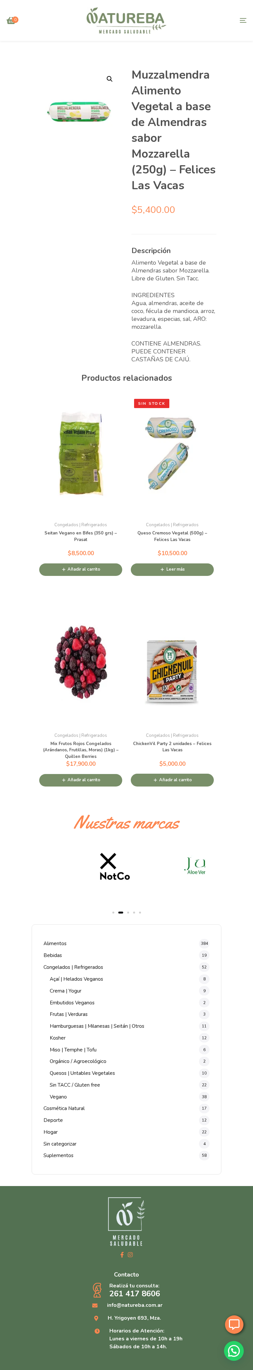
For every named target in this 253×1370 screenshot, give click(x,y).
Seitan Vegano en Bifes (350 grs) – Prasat (80, 536)
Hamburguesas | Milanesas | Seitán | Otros (97, 1026)
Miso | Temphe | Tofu (73, 1050)
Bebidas (52, 955)
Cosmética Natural (64, 1108)
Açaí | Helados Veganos (76, 979)
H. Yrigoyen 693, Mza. (134, 1318)
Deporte (53, 1120)
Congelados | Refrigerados (73, 967)
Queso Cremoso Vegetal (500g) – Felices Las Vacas (172, 536)
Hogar (50, 1132)
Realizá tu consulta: (134, 1290)
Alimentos (55, 943)
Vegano (58, 1097)
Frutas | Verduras (69, 1014)
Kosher (58, 1038)
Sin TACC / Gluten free (75, 1085)
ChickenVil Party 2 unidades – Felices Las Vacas (172, 747)
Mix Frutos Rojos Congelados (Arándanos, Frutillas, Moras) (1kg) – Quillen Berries (81, 750)
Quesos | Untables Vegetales (82, 1073)
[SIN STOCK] (172, 453)
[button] (110, 79)
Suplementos (58, 1155)
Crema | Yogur (65, 991)
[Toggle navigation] (206, 20)
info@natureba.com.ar (134, 1305)
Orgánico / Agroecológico (78, 1061)
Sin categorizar (59, 1144)
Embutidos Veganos (72, 1002)
